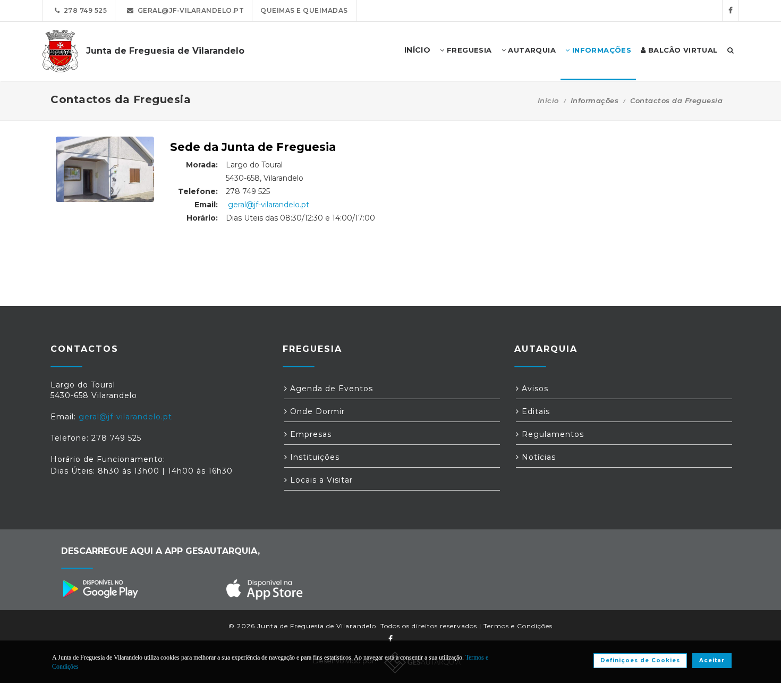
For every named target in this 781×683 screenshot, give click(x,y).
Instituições (313, 457)
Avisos (533, 388)
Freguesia (468, 50)
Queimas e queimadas (304, 10)
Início (548, 100)
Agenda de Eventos (330, 388)
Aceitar (712, 660)
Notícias (537, 457)
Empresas (309, 434)
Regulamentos (551, 434)
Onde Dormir (316, 411)
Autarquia (531, 50)
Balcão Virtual (682, 50)
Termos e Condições (518, 626)
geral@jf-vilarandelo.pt (189, 10)
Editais (534, 411)
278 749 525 (83, 10)
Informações (600, 50)
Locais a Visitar (320, 480)
